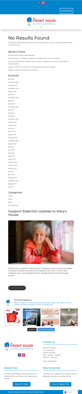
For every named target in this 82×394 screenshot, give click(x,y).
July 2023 (11, 110)
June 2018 (11, 174)
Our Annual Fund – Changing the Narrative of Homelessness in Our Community (34, 58)
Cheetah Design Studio (36, 392)
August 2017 (12, 184)
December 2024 (13, 98)
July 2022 (11, 113)
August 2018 (12, 168)
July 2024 (11, 101)
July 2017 (11, 187)
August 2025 (12, 91)
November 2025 (13, 82)
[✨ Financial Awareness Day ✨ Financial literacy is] (69, 317)
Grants (10, 199)
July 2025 (11, 94)
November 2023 (13, 107)
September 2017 (13, 181)
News (10, 202)
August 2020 (12, 144)
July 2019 (11, 147)
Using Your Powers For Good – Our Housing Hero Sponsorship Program (31, 67)
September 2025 (13, 88)
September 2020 (13, 141)
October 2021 (12, 122)
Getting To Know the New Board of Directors (23, 70)
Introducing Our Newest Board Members (21, 55)
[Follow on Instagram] (43, 2)
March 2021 (12, 131)
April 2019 (11, 156)
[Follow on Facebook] (39, 2)
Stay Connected (60, 384)
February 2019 (13, 162)
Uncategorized (13, 205)
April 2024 (11, 104)
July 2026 (11, 79)
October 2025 (12, 85)
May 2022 (11, 116)
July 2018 (11, 171)
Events (10, 196)
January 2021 (12, 134)
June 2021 (11, 128)
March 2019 (12, 159)
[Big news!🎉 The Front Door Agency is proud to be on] (13, 317)
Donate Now (21, 384)
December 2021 (13, 119)
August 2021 (12, 125)
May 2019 (11, 153)
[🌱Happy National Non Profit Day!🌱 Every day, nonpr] (31, 317)
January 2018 (12, 178)
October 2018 (12, 165)
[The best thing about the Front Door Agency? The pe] (50, 317)
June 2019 (11, 150)
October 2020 (12, 138)
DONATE (66, 10)
